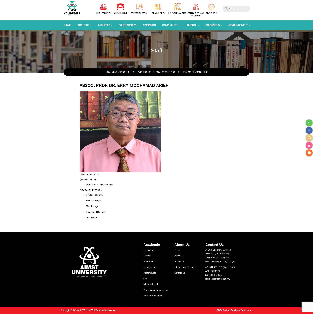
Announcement (238, 25)
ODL (145, 278)
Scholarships (127, 25)
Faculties (104, 25)
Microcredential (150, 284)
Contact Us (212, 25)
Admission (149, 25)
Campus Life (170, 25)
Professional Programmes (155, 290)
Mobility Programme (152, 295)
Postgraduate (149, 273)
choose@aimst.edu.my (219, 279)
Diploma (147, 255)
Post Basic (148, 261)
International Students (184, 267)
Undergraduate (150, 267)
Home (67, 25)
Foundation (148, 250)
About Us (84, 25)
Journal (191, 25)
